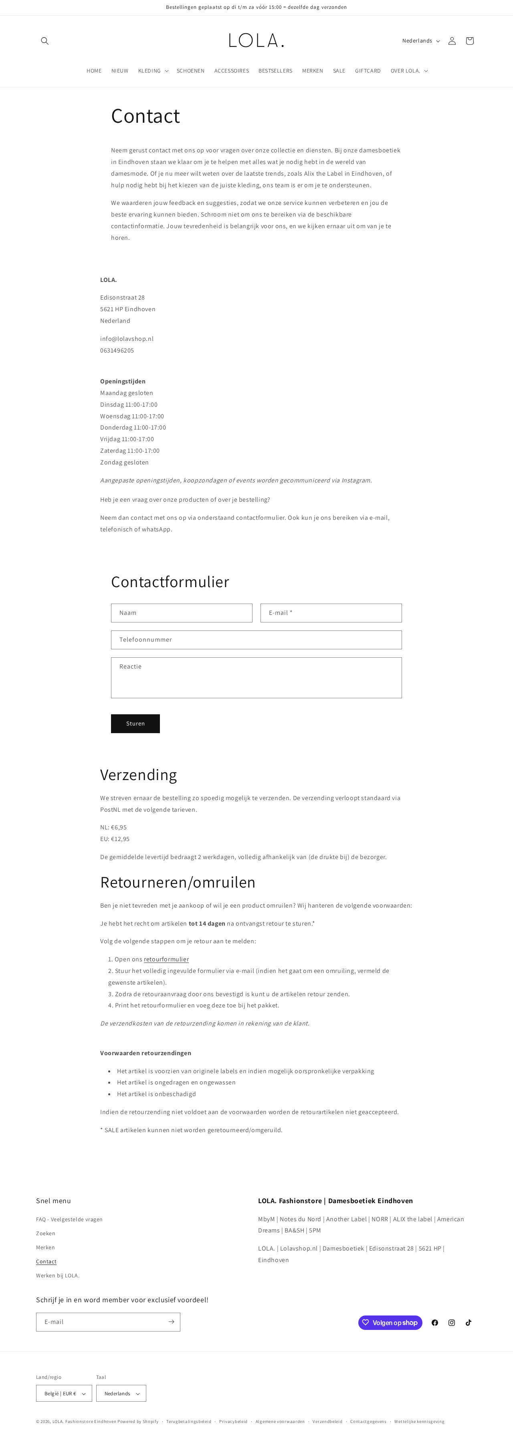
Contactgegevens (368, 1421)
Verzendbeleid (327, 1421)
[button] (45, 41)
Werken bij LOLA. (58, 1275)
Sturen (135, 723)
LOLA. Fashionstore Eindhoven (85, 1422)
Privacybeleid (233, 1421)
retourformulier (166, 959)
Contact (46, 1261)
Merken (45, 1247)
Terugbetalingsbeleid (188, 1421)
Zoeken (46, 1233)
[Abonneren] (171, 1321)
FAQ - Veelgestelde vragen (69, 1219)
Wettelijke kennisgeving (419, 1421)
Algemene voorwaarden (280, 1421)
